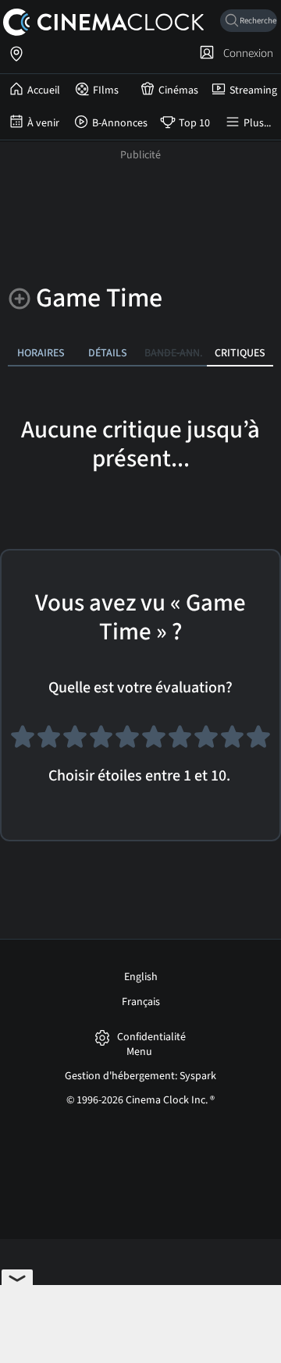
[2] (49, 743)
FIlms (106, 90)
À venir (43, 123)
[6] (153, 743)
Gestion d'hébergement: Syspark (140, 1076)
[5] (127, 743)
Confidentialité (151, 1037)
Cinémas (178, 90)
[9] (232, 743)
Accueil (43, 90)
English (141, 977)
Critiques (240, 352)
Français (141, 1002)
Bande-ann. (173, 352)
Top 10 (194, 123)
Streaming (253, 90)
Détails (107, 352)
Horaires (41, 352)
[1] (22, 743)
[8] (206, 743)
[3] (75, 743)
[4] (101, 743)
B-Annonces (120, 123)
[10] (258, 743)
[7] (180, 743)
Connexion (246, 53)
